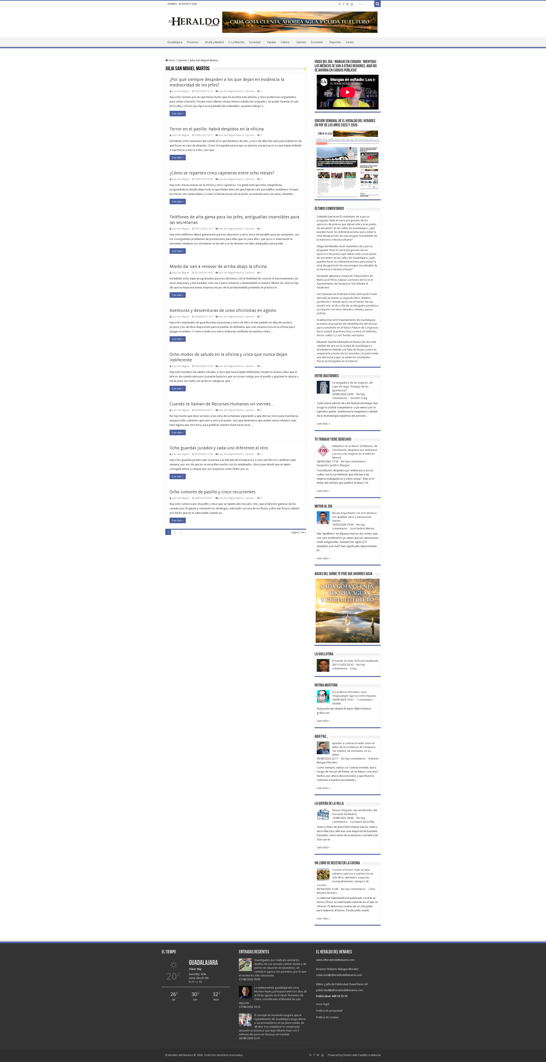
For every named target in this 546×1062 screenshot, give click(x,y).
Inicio (171, 60)
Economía (317, 42)
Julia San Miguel (180, 91)
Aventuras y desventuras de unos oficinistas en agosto (223, 310)
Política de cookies (327, 1017)
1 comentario (364, 699)
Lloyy (353, 668)
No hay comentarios (353, 461)
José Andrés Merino (362, 528)
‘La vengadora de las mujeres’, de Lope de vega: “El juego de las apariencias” (352, 386)
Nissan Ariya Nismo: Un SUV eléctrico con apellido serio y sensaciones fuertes (354, 516)
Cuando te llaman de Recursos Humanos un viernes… (222, 403)
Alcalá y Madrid (214, 42)
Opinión (301, 42)
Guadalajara (174, 42)
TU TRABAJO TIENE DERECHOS (333, 439)
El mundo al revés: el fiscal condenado (355, 660)
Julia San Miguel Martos (231, 91)
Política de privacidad (329, 1010)
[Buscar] (377, 4)
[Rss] (339, 4)
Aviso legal (322, 1004)
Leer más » (177, 113)
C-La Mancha (236, 42)
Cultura (285, 42)
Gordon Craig (358, 398)
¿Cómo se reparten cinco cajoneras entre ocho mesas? (222, 172)
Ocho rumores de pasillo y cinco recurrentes (213, 491)
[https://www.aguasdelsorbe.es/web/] (300, 21)
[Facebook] (343, 4)
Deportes (335, 42)
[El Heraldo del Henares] (194, 21)
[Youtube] (352, 4)
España (271, 42)
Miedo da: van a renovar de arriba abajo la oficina (218, 266)
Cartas (350, 42)
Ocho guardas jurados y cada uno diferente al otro (219, 447)
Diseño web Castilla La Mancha (362, 1055)
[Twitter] (347, 4)
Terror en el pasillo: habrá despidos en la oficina (217, 128)
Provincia (192, 42)
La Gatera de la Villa (362, 821)
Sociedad (254, 42)
